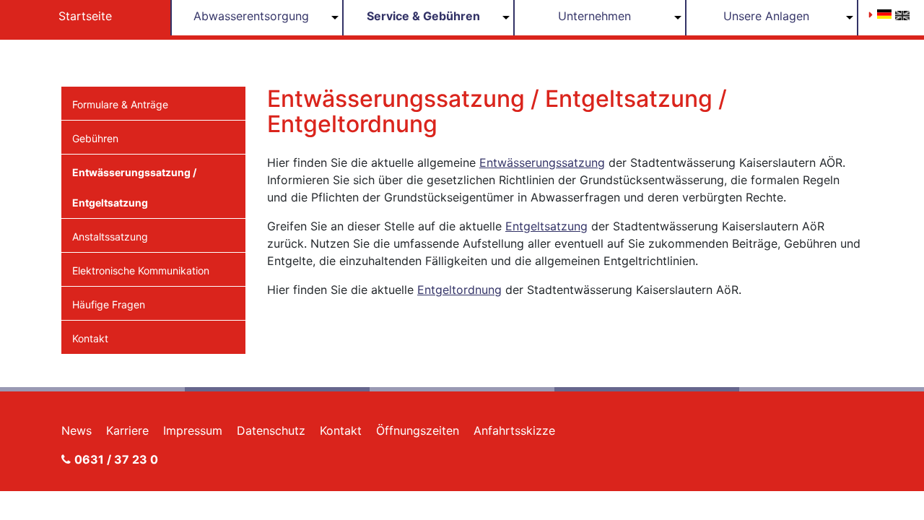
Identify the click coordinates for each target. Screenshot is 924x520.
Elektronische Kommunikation (140, 270)
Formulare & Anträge (120, 104)
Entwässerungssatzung (542, 162)
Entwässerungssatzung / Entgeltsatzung (134, 187)
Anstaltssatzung (110, 236)
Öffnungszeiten (417, 430)
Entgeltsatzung (546, 226)
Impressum (192, 430)
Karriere (127, 430)
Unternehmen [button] (594, 16)
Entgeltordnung (459, 289)
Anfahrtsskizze (514, 430)
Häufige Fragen (108, 304)
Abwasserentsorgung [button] (251, 16)
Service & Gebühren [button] (423, 16)
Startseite (85, 16)
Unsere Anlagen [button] (766, 16)
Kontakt (90, 338)
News (76, 430)
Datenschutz (271, 430)
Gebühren (95, 138)
